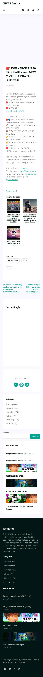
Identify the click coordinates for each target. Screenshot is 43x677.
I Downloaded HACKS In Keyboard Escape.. (19, 508)
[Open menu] (4, 10)
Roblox (9, 416)
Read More (11, 191)
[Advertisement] (21, 36)
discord (24, 168)
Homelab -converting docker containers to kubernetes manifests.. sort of (12, 288)
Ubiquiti (9, 420)
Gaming (9, 404)
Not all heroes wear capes (16, 491)
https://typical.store (27, 171)
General (9, 408)
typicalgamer (31, 174)
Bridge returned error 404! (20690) (20, 453)
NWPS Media (11, 3)
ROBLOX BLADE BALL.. (15, 476)
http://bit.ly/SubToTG (15, 111)
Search (6, 432)
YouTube (9, 423)
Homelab (10, 412)
